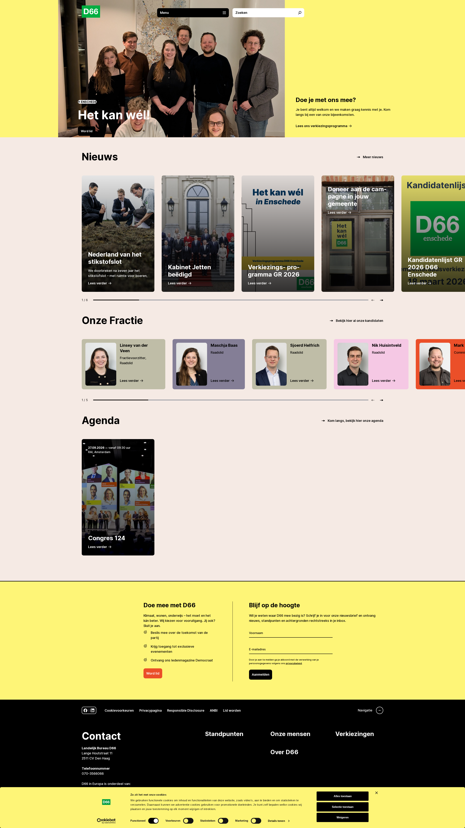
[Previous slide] (374, 300)
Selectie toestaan (342, 806)
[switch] (188, 821)
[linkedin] (92, 710)
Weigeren (343, 817)
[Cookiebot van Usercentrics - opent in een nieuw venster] (106, 821)
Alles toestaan (343, 796)
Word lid (86, 131)
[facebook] (85, 710)
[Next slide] (380, 300)
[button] (194, 12)
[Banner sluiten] (376, 792)
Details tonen (276, 820)
